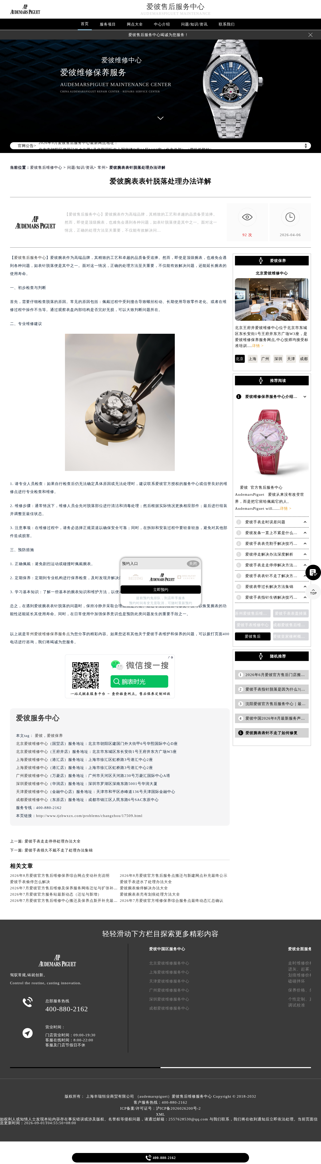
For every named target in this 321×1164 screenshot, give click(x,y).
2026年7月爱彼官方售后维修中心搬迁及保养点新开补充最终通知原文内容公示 (80, 901)
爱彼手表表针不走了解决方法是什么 (277, 576)
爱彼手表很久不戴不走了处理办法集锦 (59, 850)
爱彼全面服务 (300, 949)
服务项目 (108, 24)
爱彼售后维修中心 (46, 167)
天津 (291, 359)
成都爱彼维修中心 (32, 800)
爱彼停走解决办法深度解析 (269, 554)
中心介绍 (162, 24)
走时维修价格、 (303, 963)
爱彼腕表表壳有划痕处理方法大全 (150, 894)
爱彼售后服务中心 (175, 7)
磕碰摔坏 (296, 981)
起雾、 (307, 969)
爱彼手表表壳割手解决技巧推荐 (273, 544)
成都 (304, 359)
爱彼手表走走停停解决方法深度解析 (277, 565)
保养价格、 (298, 990)
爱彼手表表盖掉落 (291, 613)
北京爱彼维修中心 (32, 744)
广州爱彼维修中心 (32, 776)
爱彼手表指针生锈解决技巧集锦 (273, 597)
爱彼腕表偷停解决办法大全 (144, 888)
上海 (253, 359)
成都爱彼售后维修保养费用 (291, 625)
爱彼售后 (253, 636)
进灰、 (294, 969)
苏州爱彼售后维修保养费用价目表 (253, 613)
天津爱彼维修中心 (32, 792)
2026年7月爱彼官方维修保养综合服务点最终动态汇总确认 (171, 901)
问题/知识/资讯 (194, 24)
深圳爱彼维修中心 (32, 784)
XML (160, 1114)
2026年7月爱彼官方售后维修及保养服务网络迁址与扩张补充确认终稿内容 (76, 888)
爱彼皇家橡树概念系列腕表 (291, 636)
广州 (265, 359)
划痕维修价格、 (303, 975)
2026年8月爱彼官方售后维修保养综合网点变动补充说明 (60, 876)
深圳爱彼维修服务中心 (169, 999)
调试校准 (296, 1005)
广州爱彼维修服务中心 (169, 990)
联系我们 (227, 24)
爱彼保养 (55, 736)
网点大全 (135, 24)
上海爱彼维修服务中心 (169, 972)
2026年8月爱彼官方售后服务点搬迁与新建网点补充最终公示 (173, 876)
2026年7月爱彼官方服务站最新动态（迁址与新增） (56, 894)
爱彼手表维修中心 (253, 625)
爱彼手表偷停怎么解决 (30, 882)
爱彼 (39, 736)
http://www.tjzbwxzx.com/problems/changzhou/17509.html (89, 816)
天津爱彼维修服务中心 (169, 981)
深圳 (278, 359)
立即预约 (160, 590)
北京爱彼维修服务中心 (169, 963)
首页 (85, 24)
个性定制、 (298, 999)
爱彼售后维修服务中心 (192, 1096)
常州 (102, 167)
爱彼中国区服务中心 (167, 949)
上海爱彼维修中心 (32, 760)
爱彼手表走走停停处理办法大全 (53, 841)
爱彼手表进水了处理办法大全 (146, 882)
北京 (240, 359)
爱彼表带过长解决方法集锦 (269, 587)
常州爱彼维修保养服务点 (48, 634)
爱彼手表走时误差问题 (265, 522)
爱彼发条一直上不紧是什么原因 (273, 533)
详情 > (258, 346)
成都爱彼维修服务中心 (169, 1008)
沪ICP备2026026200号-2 (178, 1108)
